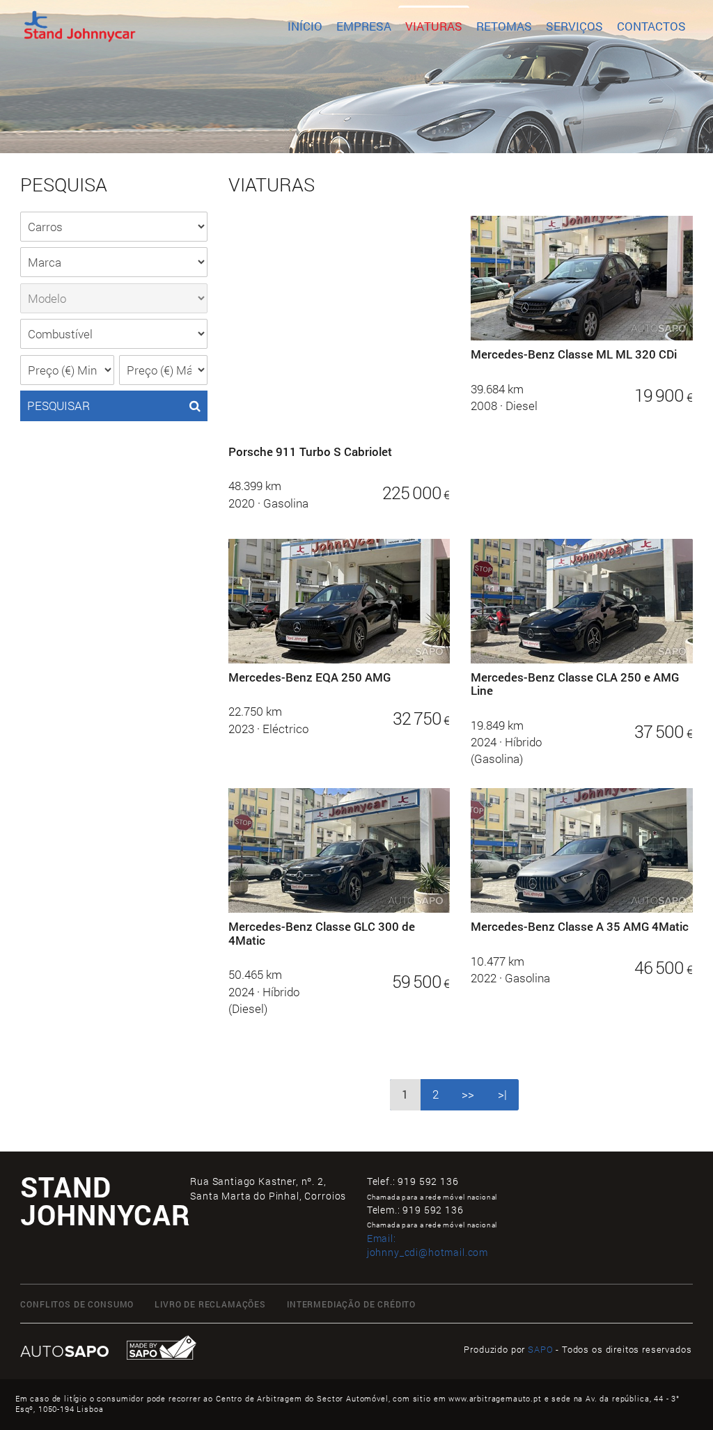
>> (468, 1094)
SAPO (540, 1349)
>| (502, 1094)
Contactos (651, 26)
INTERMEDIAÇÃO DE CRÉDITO (351, 1304)
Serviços (574, 26)
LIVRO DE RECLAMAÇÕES (210, 1304)
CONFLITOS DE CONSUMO (77, 1304)
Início (305, 26)
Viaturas (433, 26)
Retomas (504, 26)
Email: (427, 1245)
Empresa (363, 26)
